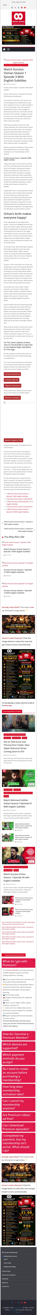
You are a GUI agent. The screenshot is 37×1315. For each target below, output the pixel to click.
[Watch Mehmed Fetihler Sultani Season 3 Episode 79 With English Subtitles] (8, 838)
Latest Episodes (8, 789)
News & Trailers (16, 738)
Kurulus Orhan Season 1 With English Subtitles (15, 867)
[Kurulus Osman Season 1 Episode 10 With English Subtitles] (18, 584)
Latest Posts (7, 738)
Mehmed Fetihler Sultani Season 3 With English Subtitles (18, 793)
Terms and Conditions (9, 1275)
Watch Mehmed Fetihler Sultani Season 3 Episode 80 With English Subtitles (23, 826)
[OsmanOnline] (4, 49)
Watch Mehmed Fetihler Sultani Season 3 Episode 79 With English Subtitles (23, 837)
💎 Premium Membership (10, 1252)
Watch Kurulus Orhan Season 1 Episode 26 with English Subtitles (16, 877)
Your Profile (7, 1263)
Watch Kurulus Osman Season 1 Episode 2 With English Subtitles (18, 523)
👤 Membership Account (9, 1256)
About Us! (5, 1282)
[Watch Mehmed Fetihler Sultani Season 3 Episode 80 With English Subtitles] (8, 827)
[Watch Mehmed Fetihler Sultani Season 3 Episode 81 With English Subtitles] (18, 778)
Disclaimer (5, 1279)
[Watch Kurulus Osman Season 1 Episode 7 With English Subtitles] (18, 542)
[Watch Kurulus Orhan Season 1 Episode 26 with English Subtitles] (18, 855)
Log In (6, 1259)
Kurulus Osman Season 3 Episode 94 (20, 507)
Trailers (24, 738)
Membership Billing (10, 1267)
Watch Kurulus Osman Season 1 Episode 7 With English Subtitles (17, 550)
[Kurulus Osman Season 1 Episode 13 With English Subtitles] (18, 563)
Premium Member (12, 970)
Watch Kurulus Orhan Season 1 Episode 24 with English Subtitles (24, 911)
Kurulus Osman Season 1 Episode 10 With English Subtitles (18, 591)
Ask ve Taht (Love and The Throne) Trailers (14, 734)
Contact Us (5, 1286)
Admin (14, 84)
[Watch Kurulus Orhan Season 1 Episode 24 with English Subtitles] (8, 912)
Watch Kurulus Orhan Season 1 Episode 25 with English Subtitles (24, 900)
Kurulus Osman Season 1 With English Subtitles (15, 65)
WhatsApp (7, 706)
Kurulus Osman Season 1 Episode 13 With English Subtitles (18, 571)
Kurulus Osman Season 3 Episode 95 (20, 499)
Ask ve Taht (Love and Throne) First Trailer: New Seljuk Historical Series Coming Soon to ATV (16, 746)
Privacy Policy (6, 1271)
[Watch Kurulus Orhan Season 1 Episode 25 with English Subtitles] (8, 901)
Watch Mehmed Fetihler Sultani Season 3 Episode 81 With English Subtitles (18, 803)
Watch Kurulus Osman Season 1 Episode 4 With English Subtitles (18, 530)
